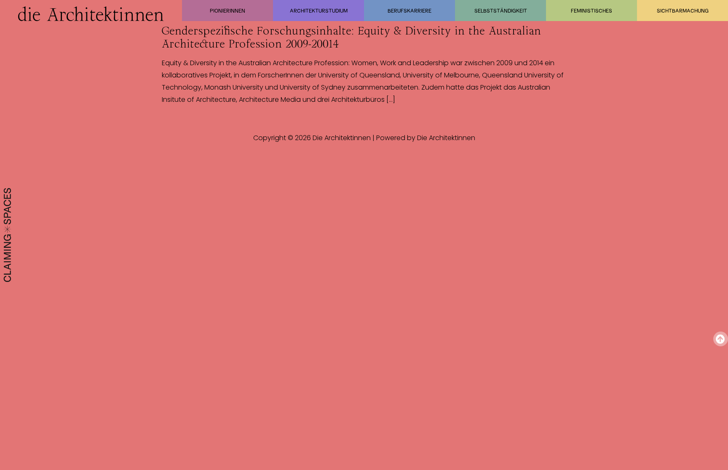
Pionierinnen (227, 10)
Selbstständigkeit (500, 10)
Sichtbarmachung (683, 10)
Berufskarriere (409, 10)
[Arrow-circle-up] (720, 339)
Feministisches (591, 10)
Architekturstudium (319, 10)
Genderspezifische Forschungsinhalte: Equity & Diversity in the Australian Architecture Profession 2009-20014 (351, 37)
